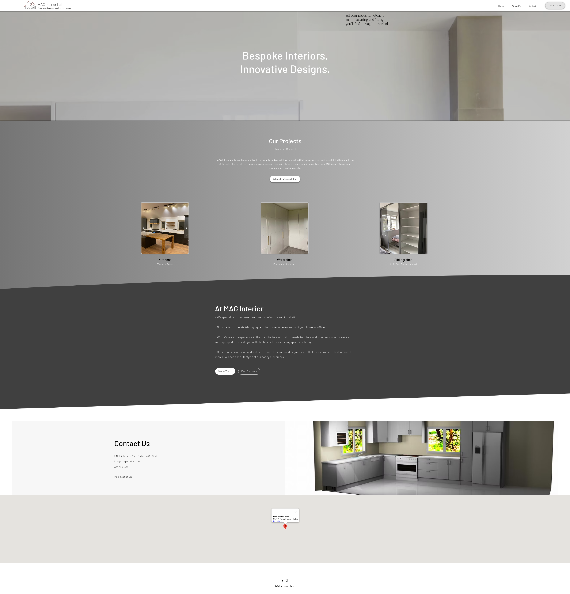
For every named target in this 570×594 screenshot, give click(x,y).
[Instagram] (287, 580)
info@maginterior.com (127, 461)
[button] (165, 228)
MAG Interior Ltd (50, 5)
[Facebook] (282, 580)
